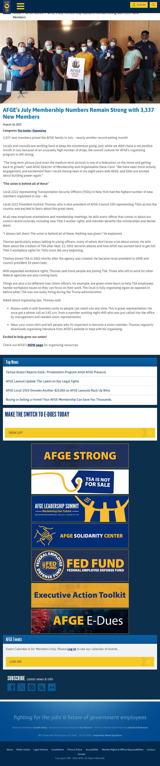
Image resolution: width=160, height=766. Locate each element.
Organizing (39, 130)
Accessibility (92, 749)
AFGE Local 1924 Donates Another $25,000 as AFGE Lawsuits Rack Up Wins (58, 390)
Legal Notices (41, 749)
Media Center (23, 749)
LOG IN (141, 4)
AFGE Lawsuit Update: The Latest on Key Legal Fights (42, 381)
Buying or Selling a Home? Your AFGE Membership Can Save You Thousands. (59, 399)
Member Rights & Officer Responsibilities (122, 749)
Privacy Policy (75, 749)
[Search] (153, 5)
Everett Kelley (40, 727)
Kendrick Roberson (138, 727)
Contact (151, 749)
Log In (72, 649)
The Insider (24, 130)
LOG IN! (16, 662)
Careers (81, 754)
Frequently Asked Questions (107, 735)
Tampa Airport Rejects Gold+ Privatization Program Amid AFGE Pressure (56, 372)
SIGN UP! (16, 433)
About (10, 749)
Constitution (57, 749)
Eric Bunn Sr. (86, 727)
